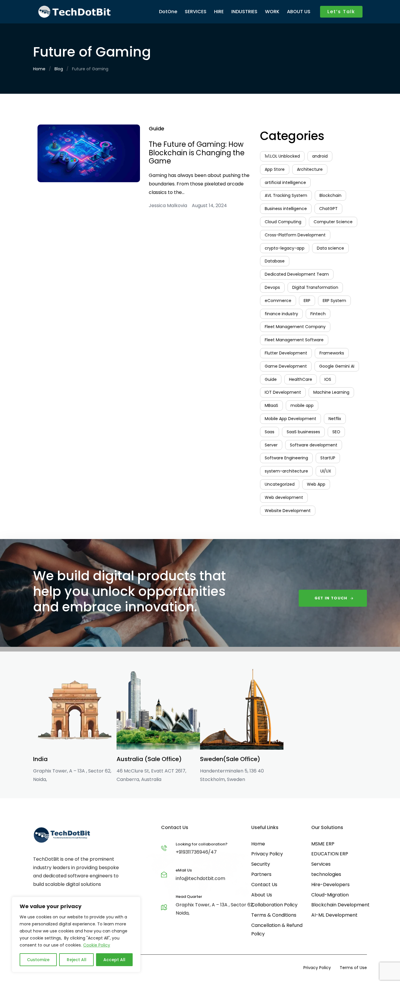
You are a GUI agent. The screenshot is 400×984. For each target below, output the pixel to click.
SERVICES (195, 11)
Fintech (318, 314)
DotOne (168, 11)
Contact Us (264, 884)
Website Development (288, 511)
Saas (269, 432)
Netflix (335, 419)
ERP (307, 300)
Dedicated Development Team (297, 274)
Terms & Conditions (273, 915)
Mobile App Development (290, 419)
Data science (330, 248)
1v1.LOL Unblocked (282, 156)
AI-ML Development (334, 915)
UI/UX (325, 471)
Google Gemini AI (336, 366)
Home (39, 69)
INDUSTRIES (244, 11)
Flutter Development (286, 353)
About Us (261, 894)
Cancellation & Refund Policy (276, 929)
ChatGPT (328, 209)
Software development (313, 445)
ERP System (334, 300)
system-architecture (286, 471)
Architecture (310, 169)
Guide (156, 128)
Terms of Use (353, 968)
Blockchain (330, 195)
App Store (275, 169)
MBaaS (271, 405)
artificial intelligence (285, 182)
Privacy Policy (267, 853)
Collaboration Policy (274, 904)
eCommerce (278, 300)
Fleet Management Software (294, 340)
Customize (38, 960)
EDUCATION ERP (329, 853)
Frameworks (331, 353)
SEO (336, 432)
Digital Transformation (315, 287)
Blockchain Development (340, 904)
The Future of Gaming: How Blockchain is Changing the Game (197, 152)
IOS (327, 379)
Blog (58, 69)
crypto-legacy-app (285, 248)
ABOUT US (298, 11)
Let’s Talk (341, 11)
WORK (272, 11)
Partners (261, 874)
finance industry (281, 314)
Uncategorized (280, 484)
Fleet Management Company (295, 327)
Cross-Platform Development (295, 235)
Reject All (76, 960)
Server (271, 445)
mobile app (302, 405)
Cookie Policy (96, 945)
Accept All (114, 960)
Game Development (286, 366)
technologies (326, 874)
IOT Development (283, 392)
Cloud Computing (283, 222)
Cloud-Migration (330, 894)
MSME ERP (322, 843)
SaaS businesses (303, 432)
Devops (272, 287)
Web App (316, 484)
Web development (284, 497)
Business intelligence (286, 209)
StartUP (327, 458)
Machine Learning (331, 392)
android (320, 156)
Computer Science (333, 222)
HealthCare (300, 379)
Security (260, 864)
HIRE (219, 11)
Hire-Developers (330, 884)
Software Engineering (286, 458)
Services (321, 864)
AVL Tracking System (286, 195)
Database (275, 261)
